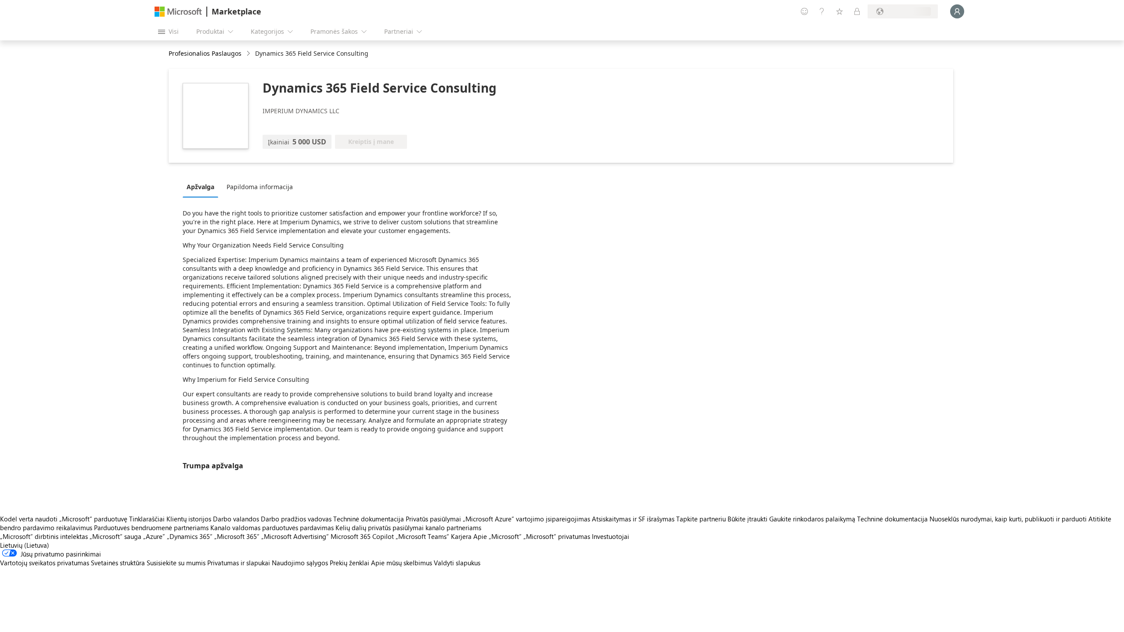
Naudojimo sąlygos (300, 562)
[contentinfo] (249, 53)
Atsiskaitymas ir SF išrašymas (633, 518)
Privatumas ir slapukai (238, 562)
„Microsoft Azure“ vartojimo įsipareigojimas (527, 518)
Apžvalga (200, 187)
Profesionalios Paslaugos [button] (205, 53)
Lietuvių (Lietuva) (24, 545)
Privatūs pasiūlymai (433, 518)
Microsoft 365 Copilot (362, 536)
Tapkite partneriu (701, 518)
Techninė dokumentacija (368, 518)
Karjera (461, 536)
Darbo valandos (236, 518)
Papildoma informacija (260, 187)
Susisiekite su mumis (176, 562)
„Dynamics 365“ (190, 536)
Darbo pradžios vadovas (296, 518)
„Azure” (154, 536)
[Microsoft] (178, 12)
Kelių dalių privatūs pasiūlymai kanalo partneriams (408, 527)
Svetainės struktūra (118, 562)
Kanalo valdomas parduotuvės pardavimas (272, 527)
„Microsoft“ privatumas (556, 536)
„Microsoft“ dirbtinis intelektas (44, 536)
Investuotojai (610, 536)
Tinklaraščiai (147, 518)
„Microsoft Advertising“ (295, 536)
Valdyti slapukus (457, 562)
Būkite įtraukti (747, 518)
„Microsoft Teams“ (422, 536)
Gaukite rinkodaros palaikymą (812, 518)
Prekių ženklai (349, 562)
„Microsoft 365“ (236, 536)
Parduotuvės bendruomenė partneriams (151, 527)
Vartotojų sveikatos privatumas (44, 562)
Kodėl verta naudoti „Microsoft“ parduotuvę (63, 518)
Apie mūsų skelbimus (401, 562)
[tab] (203, 186)
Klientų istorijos (188, 518)
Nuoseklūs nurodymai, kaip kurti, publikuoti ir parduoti (1008, 518)
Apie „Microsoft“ (497, 536)
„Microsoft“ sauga (115, 536)
